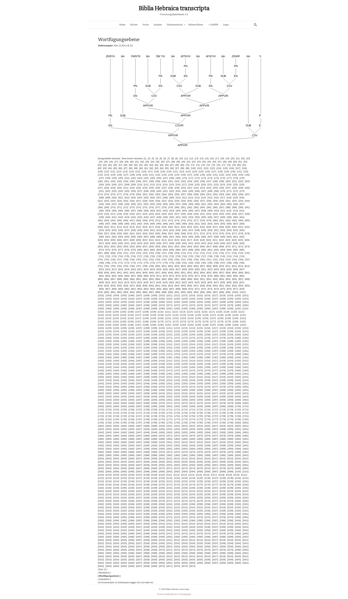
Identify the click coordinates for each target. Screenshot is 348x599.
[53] (99, 165)
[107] (238, 168)
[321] (100, 201)
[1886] (131, 439)
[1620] (238, 393)
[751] (145, 259)
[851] (183, 273)
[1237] (215, 331)
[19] (227, 158)
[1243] (108, 334)
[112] (119, 171)
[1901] (245, 439)
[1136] (205, 315)
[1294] (192, 341)
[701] (125, 253)
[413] (235, 211)
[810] (221, 266)
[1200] (235, 325)
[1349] (154, 351)
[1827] (139, 429)
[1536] (207, 380)
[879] (210, 276)
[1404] (116, 361)
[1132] (175, 315)
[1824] (116, 429)
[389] (234, 207)
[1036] (207, 299)
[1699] (230, 406)
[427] (177, 214)
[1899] (230, 439)
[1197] (213, 325)
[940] (151, 286)
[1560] (238, 383)
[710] (183, 253)
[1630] (162, 396)
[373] (132, 207)
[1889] (154, 439)
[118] (156, 171)
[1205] (124, 328)
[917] (152, 282)
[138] (132, 175)
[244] (208, 188)
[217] (184, 184)
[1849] (154, 432)
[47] (219, 162)
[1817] (215, 426)
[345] (101, 204)
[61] (141, 165)
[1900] (238, 439)
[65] (161, 165)
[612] (157, 240)
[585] (133, 237)
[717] (228, 253)
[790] (242, 263)
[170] (184, 178)
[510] (106, 227)
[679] (133, 250)
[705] (151, 253)
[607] (125, 240)
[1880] (238, 436)
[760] (202, 259)
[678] (127, 250)
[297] (247, 194)
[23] (248, 158)
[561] (132, 233)
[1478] (223, 370)
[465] (119, 220)
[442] (120, 217)
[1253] (185, 334)
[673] (247, 246)
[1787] (139, 423)
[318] (229, 197)
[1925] (124, 445)
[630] (120, 243)
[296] (240, 194)
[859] (234, 273)
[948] (202, 286)
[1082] (101, 308)
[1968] (147, 452)
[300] (114, 197)
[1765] (124, 419)
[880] (216, 276)
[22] (243, 158)
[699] (113, 253)
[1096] (207, 308)
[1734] (192, 413)
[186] (138, 181)
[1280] (238, 338)
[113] (125, 171)
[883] (235, 276)
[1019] (230, 295)
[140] (145, 175)
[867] (133, 276)
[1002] (101, 295)
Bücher (134, 24)
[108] (244, 168)
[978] (242, 289)
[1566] (131, 387)
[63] (151, 165)
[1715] (200, 409)
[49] (230, 162)
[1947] (139, 449)
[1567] (139, 387)
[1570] (162, 387)
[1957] (215, 449)
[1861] (245, 432)
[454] (197, 217)
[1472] (177, 370)
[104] (218, 168)
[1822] (101, 429)
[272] (235, 191)
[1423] (108, 364)
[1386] (131, 357)
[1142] (101, 318)
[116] (144, 171)
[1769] (154, 419)
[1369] (154, 354)
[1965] (124, 452)
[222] (216, 184)
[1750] (162, 416)
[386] (215, 207)
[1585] (124, 390)
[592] (178, 237)
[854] (202, 273)
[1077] (215, 305)
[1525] (124, 380)
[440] (107, 217)
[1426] (131, 364)
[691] (210, 250)
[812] (234, 266)
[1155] (198, 318)
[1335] (200, 348)
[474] (177, 220)
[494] (152, 224)
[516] (144, 227)
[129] (226, 171)
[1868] (147, 436)
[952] (228, 286)
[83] (105, 168)
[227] (100, 188)
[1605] (124, 393)
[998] (221, 292)
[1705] (124, 409)
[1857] (215, 432)
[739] (216, 256)
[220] (203, 184)
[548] (197, 230)
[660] (164, 246)
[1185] (123, 325)
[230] (119, 188)
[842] (125, 273)
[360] (197, 204)
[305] (146, 197)
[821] (139, 269)
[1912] (177, 442)
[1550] (162, 383)
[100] (193, 168)
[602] (242, 237)
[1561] (245, 383)
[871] (158, 276)
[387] (221, 207)
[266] (197, 191)
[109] (100, 171)
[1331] (169, 348)
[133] (100, 175)
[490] (127, 224)
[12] (191, 158)
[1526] (131, 380)
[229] (113, 188)
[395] (120, 211)
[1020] (238, 295)
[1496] (207, 374)
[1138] (220, 315)
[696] (242, 250)
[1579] (230, 387)
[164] (146, 178)
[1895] (200, 439)
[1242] (101, 334)
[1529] (154, 380)
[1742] (101, 416)
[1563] (108, 387)
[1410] (162, 361)
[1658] (223, 400)
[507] (235, 224)
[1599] (230, 390)
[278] (125, 194)
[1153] (183, 318)
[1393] (185, 357)
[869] (146, 276)
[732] (171, 256)
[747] (119, 259)
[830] (197, 269)
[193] (183, 181)
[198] (215, 181)
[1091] (169, 308)
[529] (228, 227)
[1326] (131, 348)
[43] (199, 162)
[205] (107, 184)
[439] (101, 217)
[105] (225, 168)
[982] (119, 292)
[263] (178, 191)
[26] (111, 162)
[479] (208, 220)
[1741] (245, 413)
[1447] (139, 367)
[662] (177, 246)
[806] (196, 266)
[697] (100, 253)
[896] (170, 279)
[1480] (238, 370)
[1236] (207, 331)
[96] (172, 168)
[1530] (162, 380)
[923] (190, 282)
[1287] (139, 341)
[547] (190, 230)
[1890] (162, 439)
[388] (228, 207)
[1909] (154, 442)
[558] (113, 233)
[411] (222, 211)
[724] (120, 256)
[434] (221, 214)
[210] (139, 184)
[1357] (215, 351)
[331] (164, 201)
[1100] (238, 308)
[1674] (192, 403)
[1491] (169, 374)
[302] (127, 197)
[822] (146, 269)
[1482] (101, 374)
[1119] (226, 312)
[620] (208, 240)
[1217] (215, 328)
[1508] (147, 377)
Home (122, 24)
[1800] (238, 423)
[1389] (154, 357)
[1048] (147, 302)
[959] (120, 289)
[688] (190, 250)
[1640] (238, 396)
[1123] (108, 315)
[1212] (177, 328)
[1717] (215, 409)
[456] (210, 217)
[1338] (223, 348)
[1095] (200, 308)
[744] (100, 259)
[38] (173, 162)
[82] (99, 168)
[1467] (139, 370)
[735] (190, 256)
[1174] (190, 321)
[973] (210, 289)
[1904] (116, 442)
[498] (178, 224)
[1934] (192, 445)
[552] (222, 230)
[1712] (177, 409)
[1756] (207, 416)
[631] (127, 243)
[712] (196, 253)
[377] (157, 207)
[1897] (215, 439)
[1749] (154, 416)
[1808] (147, 426)
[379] (170, 207)
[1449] (154, 367)
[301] (120, 197)
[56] (115, 165)
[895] (164, 279)
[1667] (139, 403)
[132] (245, 171)
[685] (171, 250)
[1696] (207, 406)
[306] (152, 197)
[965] (158, 289)
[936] (125, 286)
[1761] (245, 416)
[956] (101, 289)
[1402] (101, 361)
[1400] (238, 357)
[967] (171, 289)
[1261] (245, 334)
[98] (182, 168)
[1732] (177, 413)
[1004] (116, 295)
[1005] (124, 295)
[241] (189, 188)
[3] (153, 158)
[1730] (162, 413)
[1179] (228, 321)
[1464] (116, 370)
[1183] (108, 325)
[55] (110, 165)
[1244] (116, 334)
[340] (221, 201)
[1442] (101, 367)
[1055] (200, 302)
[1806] (131, 426)
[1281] (245, 338)
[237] (164, 188)
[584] (127, 237)
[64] (156, 165)
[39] (178, 162)
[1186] (131, 325)
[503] (210, 224)
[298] (101, 197)
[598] (216, 237)
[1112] (175, 312)
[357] (178, 204)
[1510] (162, 377)
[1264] (116, 338)
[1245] (124, 334)
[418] (119, 214)
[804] (183, 266)
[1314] (192, 344)
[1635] (200, 396)
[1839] (230, 429)
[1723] (108, 413)
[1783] (108, 423)
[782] (190, 263)
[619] (202, 240)
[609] (138, 240)
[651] (106, 246)
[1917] (215, 442)
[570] (189, 233)
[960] (127, 289)
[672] (240, 246)
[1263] (108, 338)
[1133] (183, 315)
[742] (235, 256)
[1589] (154, 390)
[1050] (162, 302)
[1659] (230, 400)
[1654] (192, 400)
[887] (113, 279)
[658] (151, 246)
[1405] (124, 361)
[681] (146, 250)
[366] (235, 204)
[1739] (230, 413)
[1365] (124, 354)
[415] (100, 214)
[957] (107, 289)
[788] (229, 263)
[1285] (124, 341)
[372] (125, 207)
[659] (157, 246)
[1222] (101, 331)
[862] (101, 276)
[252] (107, 191)
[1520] (238, 377)
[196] (202, 181)
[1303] (108, 344)
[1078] (223, 305)
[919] (165, 282)
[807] (202, 266)
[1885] (124, 439)
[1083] (108, 308)
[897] (177, 279)
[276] (113, 194)
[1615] (200, 393)
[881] (222, 276)
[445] (139, 217)
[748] (125, 259)
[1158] (220, 318)
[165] (152, 178)
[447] (152, 217)
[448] (158, 217)
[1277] (215, 338)
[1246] (131, 334)
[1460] (238, 367)
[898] (183, 279)
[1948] (147, 449)
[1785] (124, 423)
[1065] (124, 305)
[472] (164, 220)
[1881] (245, 436)
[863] (107, 276)
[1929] (154, 445)
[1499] (230, 374)
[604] (106, 240)
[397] (133, 211)
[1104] (116, 312)
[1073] (185, 305)
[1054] (192, 302)
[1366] (131, 354)
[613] (164, 240)
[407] (197, 211)
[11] (186, 158)
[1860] (238, 432)
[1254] (192, 334)
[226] (241, 184)
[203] (247, 181)
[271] (229, 191)
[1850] (162, 432)
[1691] (169, 406)
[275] (106, 194)
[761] (208, 259)
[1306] (131, 344)
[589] (158, 237)
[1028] (147, 299)
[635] (152, 243)
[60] (136, 165)
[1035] (200, 299)
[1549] (154, 383)
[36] (162, 162)
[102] (206, 168)
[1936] (207, 445)
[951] (221, 286)
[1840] (238, 429)
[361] (203, 204)
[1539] (230, 380)
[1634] (192, 396)
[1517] (215, 377)
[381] (183, 207)
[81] (244, 165)
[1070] (162, 305)
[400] (152, 211)
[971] (197, 289)
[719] (240, 253)
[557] (106, 233)
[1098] (223, 308)
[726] (133, 256)
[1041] (245, 299)
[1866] (131, 436)
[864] (114, 276)
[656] (138, 246)
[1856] (207, 432)
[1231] (169, 331)
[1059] (230, 302)
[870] (152, 276)
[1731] (169, 413)
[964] (152, 289)
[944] (177, 286)
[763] (221, 259)
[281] (145, 194)
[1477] (215, 370)
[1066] (131, 305)
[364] (222, 204)
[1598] (223, 390)
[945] (183, 286)
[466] (125, 220)
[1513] (184, 377)
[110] (106, 171)
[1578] (223, 387)
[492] (139, 224)
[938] (138, 286)
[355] (165, 204)
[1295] (200, 341)
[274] (100, 194)
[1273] (185, 338)
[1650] (162, 400)
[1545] (124, 383)
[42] (193, 162)
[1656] (207, 400)
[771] (120, 263)
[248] (234, 188)
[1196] (205, 325)
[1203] (108, 328)
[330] (157, 201)
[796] (132, 266)
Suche (146, 24)
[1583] (108, 390)
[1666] (131, 403)
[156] (247, 175)
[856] (215, 273)
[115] (137, 171)
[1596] (207, 390)
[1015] (200, 295)
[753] (157, 259)
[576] (228, 233)
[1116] (204, 312)
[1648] (147, 400)
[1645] (124, 400)
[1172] (175, 321)
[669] (221, 246)
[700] (119, 253)
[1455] (200, 367)
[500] (190, 224)
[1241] (245, 331)
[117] (150, 171)
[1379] (230, 354)
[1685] (124, 406)
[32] (142, 162)
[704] (145, 253)
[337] (202, 201)
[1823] (108, 429)
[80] (239, 165)
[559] (119, 233)
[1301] (245, 341)
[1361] (245, 351)
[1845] (124, 432)
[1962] (101, 452)
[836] (235, 269)
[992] (183, 292)
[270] (222, 191)
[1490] (162, 374)
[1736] (207, 413)
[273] (242, 191)
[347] (114, 204)
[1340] (238, 348)
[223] (222, 184)
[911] (114, 282)
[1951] (169, 449)
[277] (119, 194)
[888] (119, 279)
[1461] (245, 367)
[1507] (139, 377)
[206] (114, 184)
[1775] (200, 419)
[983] (125, 292)
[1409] (154, 361)
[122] (181, 171)
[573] (208, 233)
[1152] (175, 318)
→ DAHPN (213, 24)
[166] (158, 178)
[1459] (230, 367)
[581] (107, 237)
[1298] (223, 341)
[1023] (108, 299)
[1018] (223, 295)
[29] (126, 162)
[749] (132, 259)
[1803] (108, 426)
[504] (216, 224)
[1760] (238, 416)
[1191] (168, 325)
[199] (221, 181)
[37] (168, 162)
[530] (234, 227)
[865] (120, 276)
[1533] (185, 380)
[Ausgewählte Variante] (109, 158)
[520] (170, 227)
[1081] (245, 305)
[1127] (138, 315)
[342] (234, 201)
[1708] (147, 409)
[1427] (139, 364)
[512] (119, 227)
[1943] (108, 449)
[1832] (177, 429)
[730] (158, 256)
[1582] (101, 390)
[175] (216, 178)
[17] (217, 158)
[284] (164, 194)
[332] (170, 201)
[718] (234, 253)
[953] (234, 286)
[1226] (131, 331)
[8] (172, 158)
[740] (222, 256)
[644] (210, 243)
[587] (146, 237)
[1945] (124, 449)
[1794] (192, 423)
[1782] (101, 423)
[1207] (139, 328)
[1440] (238, 364)
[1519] (230, 377)
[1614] (192, 393)
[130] (233, 171)
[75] (213, 165)
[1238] (223, 331)
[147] (189, 175)
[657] (145, 246)
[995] (202, 292)
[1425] (124, 364)
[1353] (185, 351)
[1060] (238, 302)
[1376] (207, 354)
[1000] (235, 292)
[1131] (168, 315)
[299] (107, 197)
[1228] (147, 331)
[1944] (116, 449)
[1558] (223, 383)
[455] (203, 217)
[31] (137, 162)
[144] (170, 175)
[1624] (116, 396)
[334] (183, 201)
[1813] (184, 426)
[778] (165, 263)
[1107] (138, 312)
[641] (190, 243)
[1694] (192, 406)
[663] (183, 246)
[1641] (245, 396)
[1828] (147, 429)
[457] (216, 217)
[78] (229, 165)
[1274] (192, 338)
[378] (164, 207)
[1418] (223, 361)
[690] (203, 250)
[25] (106, 162)
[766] (240, 259)
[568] (177, 233)
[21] (238, 158)
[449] (165, 217)
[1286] (131, 341)
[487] (107, 224)
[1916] (207, 442)
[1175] (198, 321)
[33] (147, 162)
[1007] (139, 295)
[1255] (200, 334)
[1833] (185, 429)
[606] (119, 240)
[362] (210, 204)
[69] (182, 165)
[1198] (220, 325)
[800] (157, 266)
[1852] (177, 432)
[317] (222, 197)
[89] (136, 168)
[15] (207, 158)
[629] (114, 243)
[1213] (184, 328)
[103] (212, 168)
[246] (221, 188)
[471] (157, 220)
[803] (177, 266)
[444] (133, 217)
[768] (101, 263)
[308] (165, 197)
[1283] (108, 341)
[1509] (154, 377)
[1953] (185, 449)
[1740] (238, 413)
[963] (146, 289)
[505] (222, 224)
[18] (222, 158)
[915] (139, 282)
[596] (203, 237)
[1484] (116, 374)
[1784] (116, 423)
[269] (216, 191)
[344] (247, 201)
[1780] (238, 419)
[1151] (168, 318)
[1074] (192, 305)
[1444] (116, 367)
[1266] (131, 338)
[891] (138, 279)
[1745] (124, 416)
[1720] (238, 409)
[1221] (245, 328)
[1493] (185, 374)
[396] (127, 211)
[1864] (116, 436)
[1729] (154, 413)
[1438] (223, 364)
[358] (184, 204)
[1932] (177, 445)
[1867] (139, 436)
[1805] (124, 426)
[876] (190, 276)
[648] (235, 243)
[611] (151, 240)
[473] (170, 220)
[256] (133, 191)
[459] (229, 217)
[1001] (243, 292)
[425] (164, 214)
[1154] (190, 318)
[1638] (223, 396)
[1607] (139, 393)
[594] (190, 237)
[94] (161, 168)
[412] (229, 211)
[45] (209, 162)
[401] (158, 211)
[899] (189, 279)
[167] (165, 178)
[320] (241, 197)
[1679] (230, 403)
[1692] (177, 406)
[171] (190, 178)
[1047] (139, 302)
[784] (203, 263)
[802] (170, 266)
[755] (170, 259)
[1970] (162, 452)
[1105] (123, 312)
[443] (127, 217)
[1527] (139, 380)
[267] (203, 191)
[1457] (215, 367)
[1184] (116, 325)
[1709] (154, 409)
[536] (120, 230)
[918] (158, 282)
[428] (183, 214)
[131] (239, 171)
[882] (229, 276)
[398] (139, 211)
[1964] (116, 452)
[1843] (108, 432)
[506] (229, 224)
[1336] (207, 348)
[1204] (116, 328)
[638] (171, 243)
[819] (127, 269)
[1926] (131, 445)
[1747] (139, 416)
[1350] (162, 351)
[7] (168, 158)
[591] (171, 237)
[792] (106, 266)
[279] (132, 194)
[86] (120, 168)
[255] (127, 191)
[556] (100, 233)
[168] (171, 178)
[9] (176, 158)
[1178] (220, 321)
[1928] (147, 445)
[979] (100, 292)
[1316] (207, 344)
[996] (208, 292)
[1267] (139, 338)
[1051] (169, 302)
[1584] (116, 390)
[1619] (230, 393)
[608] (132, 240)
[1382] (101, 357)
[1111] (168, 312)
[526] (208, 227)
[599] (222, 237)
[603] (100, 240)
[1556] (207, 383)
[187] (145, 181)
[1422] (101, 364)
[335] (189, 201)
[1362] (101, 354)
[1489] (154, 374)
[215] (171, 184)
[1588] (147, 390)
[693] (222, 250)
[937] (132, 286)
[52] (245, 162)
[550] (210, 230)
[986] (145, 292)
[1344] (116, 351)
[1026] (131, 299)
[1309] (154, 344)
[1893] (185, 439)
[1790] (162, 423)
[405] (184, 211)
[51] (240, 162)
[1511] (169, 377)
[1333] (185, 348)
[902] (208, 279)
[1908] (147, 442)
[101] (199, 168)
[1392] (177, 357)
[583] (120, 237)
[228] (106, 188)
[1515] (200, 377)
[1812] (177, 426)
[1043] (108, 302)
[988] (157, 292)
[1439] (230, 364)
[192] (177, 181)
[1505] (124, 377)
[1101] (245, 308)
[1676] (207, 403)
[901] (202, 279)
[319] (235, 197)
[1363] (108, 354)
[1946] (131, 449)
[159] (114, 178)
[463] (106, 220)
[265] (190, 191)
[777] (158, 263)
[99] (187, 168)
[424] (157, 214)
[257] (139, 191)
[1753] (185, 416)
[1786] (131, 423)
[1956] (207, 449)
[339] (215, 201)
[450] (171, 217)
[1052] (177, 302)
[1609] (154, 393)
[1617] (215, 393)
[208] (127, 184)
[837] (242, 269)
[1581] (245, 387)
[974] (216, 289)
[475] (183, 220)
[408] (203, 211)
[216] (177, 184)
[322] (106, 201)
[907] (240, 279)
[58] (125, 165)
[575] (221, 233)
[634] (146, 243)
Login (226, 24)
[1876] (207, 436)
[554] (235, 230)
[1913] (184, 442)
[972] (203, 289)
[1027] (139, 299)
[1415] (200, 361)
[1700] (238, 406)
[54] (105, 165)
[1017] (215, 295)
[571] (196, 233)
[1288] (147, 341)
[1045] (124, 302)
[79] (234, 165)
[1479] (230, 370)
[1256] (207, 334)
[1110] (160, 312)
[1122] (101, 315)
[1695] (200, 406)
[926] (209, 282)
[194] (189, 181)
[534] (107, 230)
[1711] (169, 409)
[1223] (108, 331)
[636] (158, 243)
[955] (247, 286)
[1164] (116, 321)
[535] (114, 230)
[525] (202, 227)
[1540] (238, 380)
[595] (197, 237)
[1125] (123, 315)
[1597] (215, 390)
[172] (197, 178)
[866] (127, 276)
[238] (170, 188)
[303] (133, 197)
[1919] (230, 442)
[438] (247, 214)
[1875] (200, 436)
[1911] (169, 442)
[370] (113, 207)
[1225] (124, 331)
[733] (178, 256)
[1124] (116, 315)
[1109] (153, 312)
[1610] (162, 393)
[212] (152, 184)
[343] (240, 201)
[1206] (131, 328)
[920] (171, 282)
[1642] (101, 400)
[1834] (192, 429)
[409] (210, 211)
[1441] (245, 364)
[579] (247, 233)
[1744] (116, 416)
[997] (215, 292)
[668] (215, 246)
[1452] (177, 367)
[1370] (162, 354)
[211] (146, 184)
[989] (164, 292)
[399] (146, 211)
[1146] (131, 318)
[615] (176, 240)
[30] (131, 162)
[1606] (131, 393)
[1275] (200, 338)
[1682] (101, 406)
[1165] (123, 321)
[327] (138, 201)
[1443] (108, 367)
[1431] (169, 364)
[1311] (169, 344)
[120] (169, 171)
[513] (125, 227)
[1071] (169, 305)
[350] (133, 204)
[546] (184, 230)
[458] (222, 217)
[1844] (116, 432)
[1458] (223, 367)
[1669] (154, 403)
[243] (202, 188)
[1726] (131, 413)
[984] (132, 292)
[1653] (185, 400)
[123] (188, 171)
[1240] (238, 331)
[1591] (169, 390)
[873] (171, 276)
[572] (202, 233)
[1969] (154, 452)
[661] (170, 246)
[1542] (101, 383)
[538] (133, 230)
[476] (189, 220)
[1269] (154, 338)
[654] (125, 246)
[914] (133, 282)
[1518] (223, 377)
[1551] (169, 383)
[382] (189, 207)
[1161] (243, 318)
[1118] (219, 312)
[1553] (185, 383)
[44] (204, 162)
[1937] (215, 445)
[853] (196, 273)
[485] (247, 220)
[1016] (207, 295)
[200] (228, 181)
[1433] (185, 364)
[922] (184, 282)
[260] (158, 191)
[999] (228, 292)
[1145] (123, 318)
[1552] (177, 383)
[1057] (215, 302)
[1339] (230, 348)
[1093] (185, 308)
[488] (114, 224)
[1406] (131, 361)
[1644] (116, 400)
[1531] (169, 380)
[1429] (154, 364)
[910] (107, 282)
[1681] (245, 403)
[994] (196, 292)
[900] (196, 279)
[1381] (245, 354)
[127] (213, 171)
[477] (196, 220)
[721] (101, 256)
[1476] (207, 370)
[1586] (131, 390)
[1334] (192, 348)
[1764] (116, 419)
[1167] (138, 321)
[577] (234, 233)
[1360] (238, 351)
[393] (107, 211)
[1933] (185, 445)
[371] (119, 207)
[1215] (200, 328)
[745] (106, 259)
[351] (139, 204)
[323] (113, 201)
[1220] (238, 328)
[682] (152, 250)
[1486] (131, 374)
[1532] (177, 380)
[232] (132, 188)
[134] (106, 175)
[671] (234, 246)
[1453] (185, 367)
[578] (240, 233)
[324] (119, 201)
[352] (146, 204)
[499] (184, 224)
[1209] (154, 328)
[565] (157, 233)
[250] (247, 188)
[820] (133, 269)
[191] (170, 181)
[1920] (238, 442)
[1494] (192, 374)
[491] (133, 224)
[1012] (177, 295)
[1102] (101, 312)
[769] (107, 263)
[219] (197, 184)
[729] (152, 256)
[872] (165, 276)
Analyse (158, 24)
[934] (113, 286)
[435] (228, 214)
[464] (113, 220)
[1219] (230, 328)
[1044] (116, 302)
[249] (240, 188)
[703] (138, 253)
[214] (165, 184)
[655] (132, 246)
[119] (162, 171)
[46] (214, 162)
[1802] (101, 426)
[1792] (177, 423)
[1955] (200, 449)
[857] (221, 273)
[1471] (169, 370)
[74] (208, 165)
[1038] (223, 299)
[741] (229, 256)
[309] (171, 197)
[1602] (101, 393)
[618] (196, 240)
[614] (170, 240)
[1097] (215, 308)
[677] (120, 250)
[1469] (154, 370)
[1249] (154, 334)
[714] (208, 253)
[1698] (223, 406)
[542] (158, 230)
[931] (241, 282)
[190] (164, 181)
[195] (196, 181)
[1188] (146, 325)
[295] (234, 194)
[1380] (238, 354)
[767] (247, 259)
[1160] (235, 318)
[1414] (192, 361)
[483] (234, 220)
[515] (138, 227)
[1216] (207, 328)
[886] (106, 279)
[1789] (154, 423)
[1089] (154, 308)
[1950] (162, 449)
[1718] (223, 409)
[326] (132, 201)
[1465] (124, 370)
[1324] (116, 348)
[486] (101, 224)
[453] (190, 217)
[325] (125, 201)
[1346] (131, 351)
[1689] (154, 406)
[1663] (108, 403)
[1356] (207, 351)
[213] (158, 184)
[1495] (200, 374)
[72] (198, 165)
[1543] (108, 383)
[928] (222, 282)
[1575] (200, 387)
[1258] (223, 334)
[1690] (162, 406)
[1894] (192, 439)
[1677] (215, 403)
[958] (114, 289)
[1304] (116, 344)
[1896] (207, 439)
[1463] (108, 370)
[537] (127, 230)
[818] (120, 269)
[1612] (177, 393)
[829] (190, 269)
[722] (107, 256)
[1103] (108, 312)
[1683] (108, 406)
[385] (208, 207)
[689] (197, 250)
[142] (157, 175)
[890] (132, 279)
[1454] (192, 367)
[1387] (139, 357)
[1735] (200, 413)
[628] (107, 243)
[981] (113, 292)
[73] (203, 165)
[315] (209, 197)
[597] (210, 237)
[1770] (162, 419)
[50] (235, 162)
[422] (145, 214)
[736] (197, 256)
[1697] (215, 406)
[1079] (230, 305)
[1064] (116, 305)
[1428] (147, 364)
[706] (157, 253)
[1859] (230, 432)
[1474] (192, 370)
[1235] (200, 331)
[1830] (162, 429)
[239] (177, 188)
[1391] (169, 357)
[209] (133, 184)
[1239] (230, 331)
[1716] (207, 409)
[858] (228, 273)
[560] (125, 233)
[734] (184, 256)
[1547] (139, 383)
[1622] (101, 396)
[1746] (131, 416)
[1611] (169, 393)
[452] (184, 217)
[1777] (215, 419)
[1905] (124, 442)
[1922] (101, 445)
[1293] (185, 341)
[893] (151, 279)
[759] (196, 259)
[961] (133, 289)
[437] (240, 214)
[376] (151, 207)
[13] (196, 158)
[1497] (215, 374)
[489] (120, 224)
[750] (138, 259)
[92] (151, 168)
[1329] (154, 348)
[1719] (230, 409)
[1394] (192, 357)
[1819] (230, 426)
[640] (184, 243)
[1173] (183, 321)
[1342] (101, 351)
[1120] (234, 312)
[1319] (230, 344)
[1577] (215, 387)
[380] (177, 207)
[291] (208, 194)
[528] (221, 227)
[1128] (146, 315)
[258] (146, 191)
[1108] (146, 312)
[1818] (223, 426)
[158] (107, 178)
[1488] (147, 374)
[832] (210, 269)
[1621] (245, 393)
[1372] (177, 354)
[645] (216, 243)
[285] (170, 194)
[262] (171, 191)
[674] (101, 250)
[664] (189, 246)
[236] (157, 188)
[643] (203, 243)
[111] (113, 171)
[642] (197, 243)
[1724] (116, 413)
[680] (139, 250)
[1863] (108, 436)
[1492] (177, 374)
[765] (234, 259)
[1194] (190, 325)
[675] (107, 250)
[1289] (154, 341)
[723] (114, 256)
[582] (114, 237)
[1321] (245, 344)
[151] (215, 175)
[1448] (147, 367)
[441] (114, 217)
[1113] (182, 312)
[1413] (184, 361)
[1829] (154, 429)
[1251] (169, 334)
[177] (229, 178)
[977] (235, 289)
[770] (114, 263)
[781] (184, 263)
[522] (183, 227)
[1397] (215, 357)
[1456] (207, 367)
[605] (113, 240)
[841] (119, 273)
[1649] (154, 400)
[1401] (245, 357)
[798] (145, 266)
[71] (192, 165)
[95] (167, 168)
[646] (222, 243)
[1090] (162, 308)
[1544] (116, 383)
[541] (152, 230)
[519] (164, 227)
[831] (203, 269)
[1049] (154, 302)
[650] (100, 246)
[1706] (131, 409)
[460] (235, 217)
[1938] (223, 445)
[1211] (169, 328)
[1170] (161, 321)
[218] (190, 184)
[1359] (230, 351)
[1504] (116, 377)
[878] (203, 276)
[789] (235, 263)
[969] (184, 289)
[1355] (200, 351)
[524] (196, 227)
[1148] (146, 318)
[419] (125, 214)
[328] (145, 201)
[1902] (101, 442)
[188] (151, 181)
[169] (178, 178)
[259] (152, 191)
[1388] (147, 357)
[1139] (228, 315)
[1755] (200, 416)
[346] (107, 204)
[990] (170, 292)
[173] (203, 178)
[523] (189, 227)
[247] (228, 188)
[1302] (101, 344)
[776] (152, 263)
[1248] (147, 334)
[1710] (162, 409)
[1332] (177, 348)
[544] (171, 230)
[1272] (177, 338)
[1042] (101, 302)
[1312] (177, 344)
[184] (125, 181)
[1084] (116, 308)
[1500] (238, 374)
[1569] (154, 387)
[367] (242, 204)
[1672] (177, 403)
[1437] (215, 364)
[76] (218, 165)
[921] (177, 282)
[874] (178, 276)
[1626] (131, 396)
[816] (107, 269)
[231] (125, 188)
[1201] (243, 325)
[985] (138, 292)
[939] (145, 286)
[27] (116, 162)
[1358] (223, 351)
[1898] (223, 439)
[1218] (223, 328)
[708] (170, 253)
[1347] (139, 351)
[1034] (192, 299)
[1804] (116, 426)
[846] (151, 273)
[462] (100, 220)
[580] (101, 237)
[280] (138, 194)
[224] (229, 184)
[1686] (131, 406)
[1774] (192, 419)
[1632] (177, 396)
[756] (177, 259)
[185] (132, 181)
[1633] (185, 396)
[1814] (192, 426)
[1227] (139, 331)
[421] (138, 214)
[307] (158, 197)
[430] (196, 214)
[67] (172, 165)
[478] (202, 220)
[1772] (177, 419)
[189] (157, 181)
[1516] (207, 377)
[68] (177, 165)
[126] (207, 171)
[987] (151, 292)
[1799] (230, 423)
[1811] (169, 426)
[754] (164, 259)
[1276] (207, 338)
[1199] (228, 325)
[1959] (230, 449)
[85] (115, 168)
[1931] (169, 445)
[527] (215, 227)
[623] (228, 240)
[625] (240, 240)
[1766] (131, 419)
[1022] (101, 299)
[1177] (213, 321)
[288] (189, 194)
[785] (210, 263)
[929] (229, 282)
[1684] (116, 406)
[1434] (192, 364)
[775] (146, 263)
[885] (100, 279)
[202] (240, 181)
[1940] (238, 445)
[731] (165, 256)
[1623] (108, 396)
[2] (149, 158)
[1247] (139, 334)
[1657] (215, 400)
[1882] (101, 439)
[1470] (162, 370)
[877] (197, 276)
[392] (101, 211)
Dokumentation (175, 24)
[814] (247, 266)
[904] (221, 279)
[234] (145, 188)
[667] (208, 246)
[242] (196, 188)
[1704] (116, 409)
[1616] (207, 393)
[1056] (207, 302)
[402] (165, 211)
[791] (100, 266)
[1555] (200, 383)
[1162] (101, 321)
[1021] (245, 295)
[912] (120, 282)
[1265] (124, 338)
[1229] (154, 331)
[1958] (223, 449)
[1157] (213, 318)
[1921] (245, 442)
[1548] (147, 383)
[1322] (101, 348)
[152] (221, 175)
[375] (145, 207)
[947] (196, 286)
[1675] (200, 403)
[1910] (162, 442)
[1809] (154, 426)
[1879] (230, 436)
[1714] (192, 409)
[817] (114, 269)
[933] (106, 286)
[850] (177, 273)
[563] (145, 233)
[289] (196, 194)
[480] (215, 220)
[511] (113, 227)
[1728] (147, 413)
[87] (125, 168)
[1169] (153, 321)
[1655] (200, 400)
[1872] (177, 436)
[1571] (169, 387)
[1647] (139, 400)
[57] (120, 165)
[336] (196, 201)
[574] (215, 233)
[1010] (162, 295)
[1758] (223, 416)
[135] (113, 175)
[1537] (215, 380)
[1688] (147, 406)
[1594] (192, 390)
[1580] (238, 387)
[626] (247, 240)
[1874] (192, 436)
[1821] (245, 426)
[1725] (124, 413)
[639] (178, 243)
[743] (242, 256)
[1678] (223, 403)
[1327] (139, 348)
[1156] (205, 318)
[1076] (207, 305)
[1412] (177, 361)
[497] (171, 224)
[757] (183, 259)
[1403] (108, 361)
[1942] (101, 449)
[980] (106, 292)
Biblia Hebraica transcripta (174, 8)
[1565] (124, 387)
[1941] (245, 445)
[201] (234, 181)
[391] (247, 207)
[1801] (245, 423)
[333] (177, 201)
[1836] (207, 429)
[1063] (108, 305)
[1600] (238, 390)
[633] (139, 243)
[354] (158, 204)
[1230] (162, 331)
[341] (228, 201)
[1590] (162, 390)
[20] (232, 158)
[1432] (177, 364)
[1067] (139, 305)
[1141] (243, 315)
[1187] (138, 325)
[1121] (241, 312)
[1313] (184, 344)
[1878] (223, 436)
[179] (242, 178)
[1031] (169, 299)
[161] (127, 178)
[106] (231, 168)
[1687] (139, 406)
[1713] (184, 409)
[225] (235, 184)
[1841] (245, 429)
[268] (210, 191)
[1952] (177, 449)
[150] (208, 175)
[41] (188, 162)
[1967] (139, 452)
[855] (208, 273)
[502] (203, 224)
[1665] (124, 403)
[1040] (238, 299)
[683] (158, 250)
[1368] (147, 354)
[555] (242, 230)
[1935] (200, 445)
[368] (100, 207)
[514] (132, 227)
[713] (202, 253)
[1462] (101, 370)
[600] (229, 237)
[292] (215, 194)
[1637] (215, 396)
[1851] (169, 432)
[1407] (139, 361)
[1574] (192, 387)
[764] (228, 259)
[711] (189, 253)
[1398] (223, 357)
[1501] (245, 374)
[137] (125, 175)
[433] (215, 214)
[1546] (131, 383)
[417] (113, 214)
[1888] (147, 439)
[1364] (116, 354)
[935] (119, 286)
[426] (170, 214)
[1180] (235, 321)
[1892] (177, 439)
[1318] (223, 344)
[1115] (197, 312)
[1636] (207, 396)
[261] (165, 191)
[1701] (245, 406)
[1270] (162, 338)
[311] (184, 197)
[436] (234, 214)
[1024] (116, 299)
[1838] (223, 429)
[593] (184, 237)
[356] (171, 204)
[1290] (162, 341)
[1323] (108, 348)
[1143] (108, 318)
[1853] (185, 432)
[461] (242, 217)
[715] (215, 253)
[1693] (185, 406)
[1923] (108, 445)
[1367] (139, 354)
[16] (212, 158)
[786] (216, 263)
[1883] (108, 439)
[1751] (169, 416)
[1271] (169, 338)
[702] (132, 253)
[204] (101, 184)
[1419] (230, 361)
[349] (127, 204)
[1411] (169, 361)
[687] (184, 250)
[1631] (169, 396)
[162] (133, 178)
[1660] (238, 400)
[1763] (108, 419)
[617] (189, 240)
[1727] (139, 413)
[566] (164, 233)
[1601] (245, 390)
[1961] (245, 449)
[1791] (169, 423)
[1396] (207, 357)
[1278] (223, 338)
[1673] (185, 403)
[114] (131, 171)
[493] (146, 224)
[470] (151, 220)
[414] (241, 211)
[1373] (185, 354)
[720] (247, 253)
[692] (216, 250)
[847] (157, 273)
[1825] (124, 429)
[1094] (192, 308)
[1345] (124, 351)
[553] (229, 230)
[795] (125, 266)
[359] (190, 204)
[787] (222, 263)
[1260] (238, 334)
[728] (146, 256)
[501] (197, 224)
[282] (151, 194)
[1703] (108, 409)
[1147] (138, 318)
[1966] (131, 452)
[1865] (124, 436)
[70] (187, 165)
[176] (222, 178)
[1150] (161, 318)
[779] (171, 263)
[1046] (131, 302)
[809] (215, 266)
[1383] (108, 357)
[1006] (131, 295)
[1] (145, 158)
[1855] (200, 432)
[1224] (116, 331)
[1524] (116, 380)
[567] (170, 233)
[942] (164, 286)
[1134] (190, 315)
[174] (210, 178)
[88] (130, 168)
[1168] (146, 321)
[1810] (162, 426)
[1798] (223, 423)
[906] (234, 279)
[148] (196, 175)
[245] (215, 188)
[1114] (190, 312)
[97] (177, 168)
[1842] (101, 432)
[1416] (207, 361)
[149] (202, 175)
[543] (165, 230)
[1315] (200, 344)
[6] (165, 158)
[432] (208, 214)
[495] (158, 224)
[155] (240, 175)
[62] (146, 165)
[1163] (108, 321)
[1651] (169, 400)
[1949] (154, 449)
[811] (228, 266)
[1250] (162, 334)
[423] (151, 214)
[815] (101, 269)
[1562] (101, 387)
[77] (223, 165)
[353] (152, 204)
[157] (101, 178)
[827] (178, 269)
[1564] (116, 387)
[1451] (169, 367)
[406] (190, 211)
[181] (106, 181)
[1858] (223, 432)
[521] (176, 227)
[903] (215, 279)
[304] (139, 197)
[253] (114, 191)
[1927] (139, 445)
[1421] (245, 361)
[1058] (223, 302)
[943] (170, 286)
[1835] (200, 429)
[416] (106, 214)
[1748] (147, 416)
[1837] (215, 429)
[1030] (162, 299)
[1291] (169, 341)
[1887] (139, 439)
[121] (175, 171)
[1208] (147, 328)
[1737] (215, 413)
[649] (242, 243)
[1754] (192, 416)
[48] (224, 162)
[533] (101, 230)
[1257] (215, 334)
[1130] (161, 315)
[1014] (192, 295)
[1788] (147, 423)
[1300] (238, 341)
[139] (138, 175)
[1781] (245, 419)
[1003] (108, 295)
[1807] (139, 426)
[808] (208, 266)
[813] (240, 266)
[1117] (212, 312)
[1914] (192, 442)
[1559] (230, 383)
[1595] (200, 390)
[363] (216, 204)
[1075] (200, 305)
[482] (228, 220)
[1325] (124, 348)
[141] (151, 175)
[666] (202, 246)
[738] (210, 256)
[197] (208, 181)
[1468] (147, 370)
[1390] (162, 357)
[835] (229, 269)
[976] (229, 289)
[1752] (177, 416)
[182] (113, 181)
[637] (165, 243)
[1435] (200, 364)
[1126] (131, 315)
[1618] (223, 393)
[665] (196, 246)
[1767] (139, 419)
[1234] (192, 331)
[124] (194, 171)
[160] (120, 178)
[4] (157, 158)
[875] (184, 276)
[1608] (147, 393)
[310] (178, 197)
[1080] (238, 305)
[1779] (230, 419)
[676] (114, 250)
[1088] (147, 308)
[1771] (169, 419)
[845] (145, 273)
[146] (183, 175)
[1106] (131, 312)
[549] (203, 230)
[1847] (139, 432)
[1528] (147, 380)
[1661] (245, 400)
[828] (184, 269)
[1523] (108, 380)
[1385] (124, 357)
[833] (216, 269)
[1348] (147, 351)
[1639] (230, 396)
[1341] (245, 348)
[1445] (124, 367)
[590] (165, 237)
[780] (178, 263)
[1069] (154, 305)
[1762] (101, 419)
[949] (208, 286)
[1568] (147, 387)
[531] (240, 227)
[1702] (101, 409)
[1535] (200, 380)
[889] (125, 279)
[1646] (131, 400)
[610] (145, 240)
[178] (235, 178)
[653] (119, 246)
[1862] (101, 436)
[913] (126, 282)
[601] (235, 237)
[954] (240, 286)
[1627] (139, 396)
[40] (183, 162)
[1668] (147, 403)
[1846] (131, 432)
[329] (151, 201)
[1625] (124, 396)
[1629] (154, 396)
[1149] (153, 318)
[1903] (108, 442)
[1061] (245, 302)
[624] (234, 240)
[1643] (108, 400)
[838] (100, 273)
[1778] (223, 419)
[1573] (185, 387)
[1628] (147, 396)
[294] (228, 194)
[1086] (131, 308)
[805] (189, 266)
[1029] (154, 299)
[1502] (101, 377)
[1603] (108, 393)
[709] (177, 253)
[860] (240, 273)
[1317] (215, 344)
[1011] (169, 295)
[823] (152, 269)
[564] (151, 233)
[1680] (238, 403)
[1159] (228, 318)
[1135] (198, 315)
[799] (151, 266)
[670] (228, 246)
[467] (132, 220)
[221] (209, 184)
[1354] (192, 351)
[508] (242, 224)
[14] (201, 158)
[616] (183, 240)
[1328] (147, 348)
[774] (139, 263)
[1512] (177, 377)
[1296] (207, 341)
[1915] (200, 442)
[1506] (131, 377)
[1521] (245, 377)
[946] (189, 286)
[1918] (223, 442)
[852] (189, 273)
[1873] (185, 436)
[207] (120, 184)
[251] (101, 191)
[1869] (154, 436)
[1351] (169, 351)
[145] (177, 175)
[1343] (108, 351)
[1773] (185, 419)
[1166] (131, 321)
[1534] (192, 380)
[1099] (230, 308)
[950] (215, 286)
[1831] (169, 429)
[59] (130, 165)
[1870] (162, 436)
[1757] (215, 416)
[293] (221, 194)
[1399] (230, 357)
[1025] (124, 299)
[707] (164, 253)
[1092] (177, 308)
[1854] (192, 432)
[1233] (185, 331)
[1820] (238, 426)
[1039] (230, 299)
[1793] (185, 423)
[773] (133, 263)
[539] (139, 230)
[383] (196, 207)
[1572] (177, 387)
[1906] (131, 442)
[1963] (108, 452)
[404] (178, 211)
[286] (177, 194)
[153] (228, 175)
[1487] (139, 374)
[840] (113, 273)
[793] (113, 266)
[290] (202, 194)
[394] (114, 211)
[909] (101, 282)
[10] (181, 158)
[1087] (139, 308)
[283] (157, 194)
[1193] (183, 325)
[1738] (223, 413)
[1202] (101, 328)
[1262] (101, 338)
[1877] (215, 436)
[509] (100, 227)
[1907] (139, 442)
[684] (165, 250)
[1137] (213, 315)
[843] (132, 273)
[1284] (116, 341)
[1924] (116, 445)
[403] (171, 211)
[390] (240, 207)
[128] (220, 171)
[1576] (207, 387)
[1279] (230, 338)
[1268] (147, 338)
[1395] (200, 357)
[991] (177, 292)
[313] (197, 197)
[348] (120, 204)
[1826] (131, 429)
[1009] (154, 295)
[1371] (169, 354)
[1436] (207, 364)
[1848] (147, 432)
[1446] (131, 367)
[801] (164, 266)
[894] (157, 279)
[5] (161, 158)
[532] (247, 227)
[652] (113, 246)
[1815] (200, 426)
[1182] (101, 325)
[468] (138, 220)
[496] (165, 224)
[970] (190, 289)
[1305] (124, 344)
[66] (167, 165)
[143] (164, 175)
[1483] (108, 374)
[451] (178, 217)
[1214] (192, 328)
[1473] (185, 370)
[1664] (116, 403)
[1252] (177, 334)
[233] (138, 188)
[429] (189, 214)
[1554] (192, 383)
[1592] (177, 390)
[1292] (177, 341)
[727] (139, 256)
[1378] (223, 354)
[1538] (223, 380)
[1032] (177, 299)
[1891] (169, 439)
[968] (178, 289)
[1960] (238, 449)
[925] (203, 282)
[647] (229, 243)
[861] (247, 273)
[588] (152, 237)
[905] (228, 279)
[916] (146, 282)
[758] (189, 259)
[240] (183, 188)
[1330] (162, 348)
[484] (240, 220)
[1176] (205, 321)
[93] (156, 168)
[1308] (147, 344)
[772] (127, 263)
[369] (106, 207)
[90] (141, 168)
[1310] (162, 344)
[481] (221, 220)
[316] (216, 197)
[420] (132, 214)
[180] (100, 181)
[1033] (185, 299)
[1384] (116, 357)
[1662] (101, 403)
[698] (106, 253)
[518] (157, 227)
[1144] (116, 318)
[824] (158, 269)
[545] (178, 230)
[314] (203, 197)
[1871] (169, 436)
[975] (222, 289)
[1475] (200, 370)
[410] (216, 211)
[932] (100, 286)
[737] (203, 256)
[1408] (147, 361)
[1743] (108, 416)
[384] (202, 207)
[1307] (139, 344)
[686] (178, 250)
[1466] (131, 370)
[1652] (177, 400)
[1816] (207, 426)
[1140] (235, 315)
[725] (127, 256)
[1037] (215, 299)
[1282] (101, 341)
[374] (138, 207)
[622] (221, 240)
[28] (121, 162)
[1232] (177, 331)
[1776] (207, 419)
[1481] (245, 370)
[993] (189, 292)
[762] (215, 259)
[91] (146, 168)
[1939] (230, 445)
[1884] (116, 439)
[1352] (177, 351)
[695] (235, 250)
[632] (133, 243)
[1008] (147, 295)
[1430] (162, 364)
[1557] (215, 383)
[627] (101, 243)
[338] (208, 201)
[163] (139, 178)
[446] (146, 217)
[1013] (184, 295)
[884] (242, 276)
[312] (190, 197)
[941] (157, 286)
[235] (151, 188)
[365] (229, 204)
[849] (170, 273)
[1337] (215, 348)
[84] (110, 168)
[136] (119, 175)
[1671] (169, 403)
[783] (197, 263)
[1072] (177, 305)
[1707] (139, 409)
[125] (201, 171)
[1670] (162, 403)
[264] (184, 191)
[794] (119, 266)
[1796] (207, 423)
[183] (119, 181)
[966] (165, 289)
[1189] (153, 325)
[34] (152, 162)
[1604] (116, 393)
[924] (197, 282)
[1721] (245, 409)
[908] (247, 279)
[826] (171, 269)
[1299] (230, 341)
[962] (139, 289)
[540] (146, 230)
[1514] (192, 377)
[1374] (192, 354)
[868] (139, 276)
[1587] (139, 390)
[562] (138, 233)
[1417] (215, 361)
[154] (234, 175)
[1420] (238, 361)
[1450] (162, 367)
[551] (216, 230)
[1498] (223, 374)
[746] (113, 259)
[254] (120, 191)
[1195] (198, 325)
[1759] (230, 416)
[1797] (215, 423)
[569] (183, 233)
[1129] (153, 315)
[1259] (230, 334)
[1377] (215, 354)
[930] (235, 282)
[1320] (238, 344)
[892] (145, 279)
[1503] (108, 377)
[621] (215, 240)
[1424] (116, 364)
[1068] (147, 305)
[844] (138, 273)
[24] (100, 162)
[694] (229, 250)
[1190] (161, 325)
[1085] (124, 308)
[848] (164, 273)
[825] (165, 269)
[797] (138, 266)
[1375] (200, 354)
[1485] (124, 374)
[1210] (162, 328)
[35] (157, 162)
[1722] (101, 413)
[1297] (215, 341)
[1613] (184, 393)
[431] (202, 214)
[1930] (162, 445)
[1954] (192, 449)
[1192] (175, 325)
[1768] (147, 419)
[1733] (185, 413)
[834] (222, 269)
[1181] (243, 321)
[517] (151, 227)
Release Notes (196, 24)
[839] (106, 273)
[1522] (101, 380)
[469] (145, 220)
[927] (216, 282)
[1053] (185, 302)
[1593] (185, 390)
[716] (221, 253)
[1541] (245, 380)
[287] (183, 194)
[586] (139, 237)
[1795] (200, 423)
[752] (151, 259)
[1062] (101, 305)
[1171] (168, 321)
